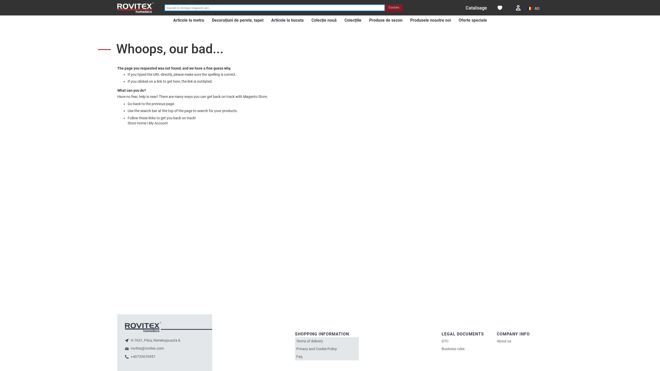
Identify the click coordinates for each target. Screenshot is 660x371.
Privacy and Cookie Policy (316, 349)
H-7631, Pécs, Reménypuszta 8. (155, 340)
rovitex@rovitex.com (147, 348)
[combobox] (274, 7)
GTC (445, 341)
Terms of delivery (309, 341)
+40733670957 (142, 357)
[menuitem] (188, 20)
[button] (533, 8)
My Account (158, 123)
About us (504, 341)
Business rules (453, 349)
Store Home (137, 123)
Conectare (518, 8)
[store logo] (135, 7)
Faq (299, 357)
